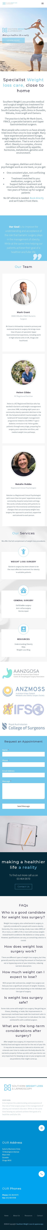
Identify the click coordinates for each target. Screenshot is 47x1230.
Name (5, 750)
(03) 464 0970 (13, 1195)
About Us (16, 1216)
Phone (5, 760)
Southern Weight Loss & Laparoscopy (29, 1224)
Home (6, 1216)
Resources (28, 1216)
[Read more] (23, 566)
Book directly (37, 198)
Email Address (8, 771)
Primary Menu (42, 3)
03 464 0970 (23, 878)
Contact (40, 1216)
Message (6, 781)
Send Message (23, 806)
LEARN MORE (13, 40)
